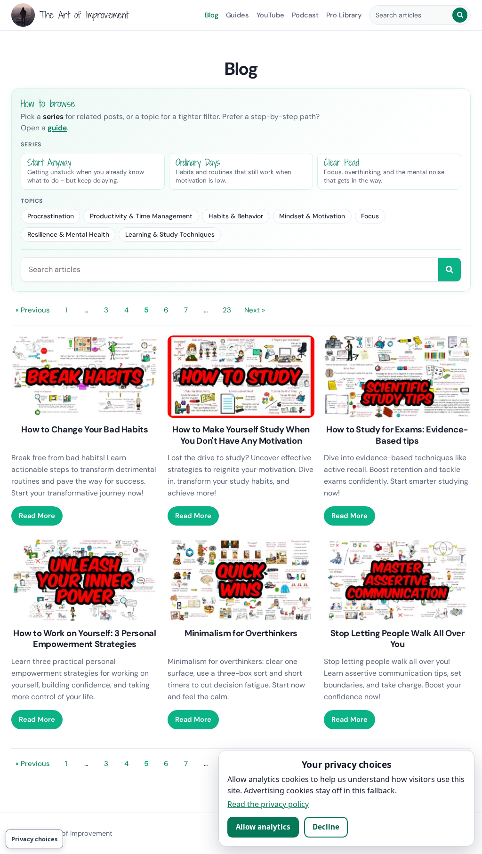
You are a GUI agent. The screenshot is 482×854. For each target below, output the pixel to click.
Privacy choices (34, 839)
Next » (254, 310)
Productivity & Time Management (141, 216)
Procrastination (50, 216)
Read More (37, 515)
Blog (211, 15)
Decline (326, 826)
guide (57, 128)
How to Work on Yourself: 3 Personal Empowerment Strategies (84, 639)
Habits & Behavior (236, 216)
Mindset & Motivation (312, 216)
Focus (370, 216)
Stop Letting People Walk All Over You (397, 639)
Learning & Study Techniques (170, 234)
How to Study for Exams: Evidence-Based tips (397, 435)
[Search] (459, 15)
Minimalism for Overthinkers (241, 633)
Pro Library (344, 15)
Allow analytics (263, 826)
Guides (237, 15)
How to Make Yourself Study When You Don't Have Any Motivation (241, 435)
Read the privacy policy (268, 804)
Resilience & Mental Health (68, 234)
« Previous (33, 310)
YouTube (270, 15)
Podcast (305, 15)
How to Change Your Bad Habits (84, 429)
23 (227, 310)
